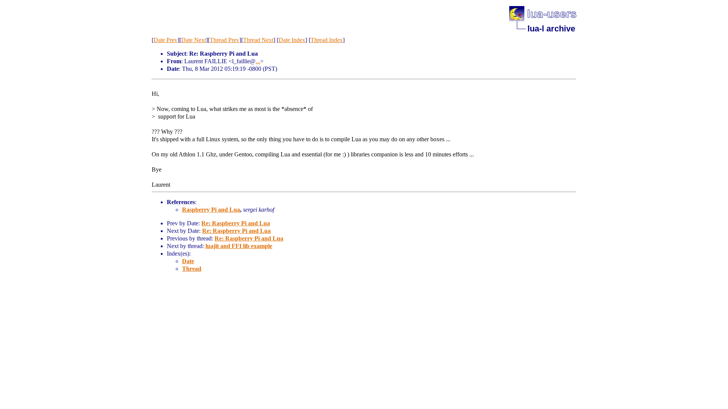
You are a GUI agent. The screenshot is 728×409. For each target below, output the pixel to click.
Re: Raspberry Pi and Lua (235, 223)
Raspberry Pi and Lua (211, 209)
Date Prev (165, 40)
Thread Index (327, 40)
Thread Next (258, 40)
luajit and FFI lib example (239, 246)
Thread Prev (224, 40)
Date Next (193, 40)
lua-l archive (551, 28)
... (258, 61)
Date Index (292, 40)
